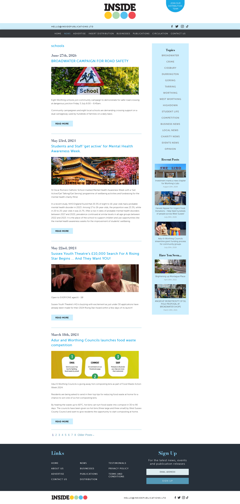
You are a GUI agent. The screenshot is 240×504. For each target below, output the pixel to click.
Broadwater (170, 55)
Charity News (170, 136)
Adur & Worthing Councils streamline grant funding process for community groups (170, 241)
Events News (170, 142)
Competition (170, 117)
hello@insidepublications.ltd (72, 27)
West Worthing (170, 99)
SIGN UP (167, 481)
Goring (170, 80)
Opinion (170, 149)
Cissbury (170, 67)
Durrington (170, 74)
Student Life (170, 111)
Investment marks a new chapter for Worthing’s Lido (170, 182)
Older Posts (85, 434)
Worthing (170, 92)
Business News (170, 124)
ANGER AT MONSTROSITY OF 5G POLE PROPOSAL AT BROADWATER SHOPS (170, 304)
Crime (170, 61)
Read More (62, 123)
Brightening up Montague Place (170, 276)
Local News (170, 130)
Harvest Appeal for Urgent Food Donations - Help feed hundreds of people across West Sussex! (170, 211)
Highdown (170, 105)
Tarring (170, 86)
